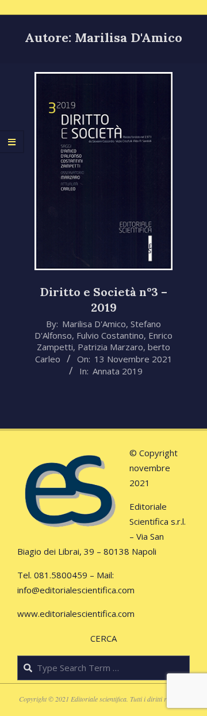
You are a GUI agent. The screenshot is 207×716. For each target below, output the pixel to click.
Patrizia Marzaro (110, 347)
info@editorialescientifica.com (76, 590)
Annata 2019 (118, 371)
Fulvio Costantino (110, 335)
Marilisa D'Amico (94, 323)
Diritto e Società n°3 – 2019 (103, 300)
